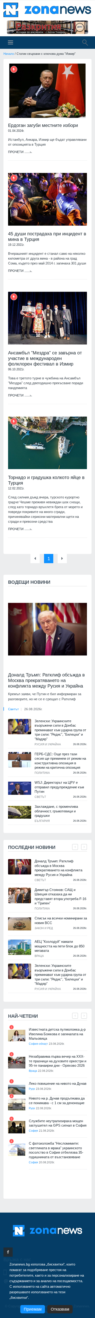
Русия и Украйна (48, 744)
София (33, 1130)
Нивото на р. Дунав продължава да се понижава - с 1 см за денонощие (57, 1100)
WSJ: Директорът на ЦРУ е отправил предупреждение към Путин (59, 786)
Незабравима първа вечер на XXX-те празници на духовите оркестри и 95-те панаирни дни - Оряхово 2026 (57, 1060)
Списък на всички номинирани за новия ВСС (61, 920)
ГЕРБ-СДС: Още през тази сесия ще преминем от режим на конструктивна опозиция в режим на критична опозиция (60, 761)
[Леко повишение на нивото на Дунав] (16, 1089)
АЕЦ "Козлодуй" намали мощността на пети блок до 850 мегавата (59, 946)
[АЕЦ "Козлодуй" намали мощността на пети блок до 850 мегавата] (19, 947)
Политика (42, 772)
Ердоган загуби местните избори (43, 125)
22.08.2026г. (46, 1070)
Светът (13, 709)
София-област (38, 1043)
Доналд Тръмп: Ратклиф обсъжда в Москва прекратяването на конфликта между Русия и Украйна (46, 680)
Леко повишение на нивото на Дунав (57, 1083)
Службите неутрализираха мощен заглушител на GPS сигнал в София (57, 1123)
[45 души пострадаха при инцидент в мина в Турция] (47, 199)
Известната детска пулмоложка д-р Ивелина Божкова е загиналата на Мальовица (57, 1033)
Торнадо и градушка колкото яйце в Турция (46, 480)
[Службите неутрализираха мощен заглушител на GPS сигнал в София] (16, 1127)
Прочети (16, 152)
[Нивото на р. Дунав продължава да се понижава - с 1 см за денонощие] (16, 1104)
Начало (8, 53)
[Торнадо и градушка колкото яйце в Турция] (47, 443)
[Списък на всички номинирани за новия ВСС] (19, 924)
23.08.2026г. (57, 1043)
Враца (39, 956)
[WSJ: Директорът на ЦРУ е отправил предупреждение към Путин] (19, 788)
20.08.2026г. (47, 1162)
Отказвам (60, 1309)
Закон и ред (44, 928)
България (42, 821)
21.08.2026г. (47, 1130)
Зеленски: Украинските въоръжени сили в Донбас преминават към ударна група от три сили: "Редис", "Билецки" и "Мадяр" (60, 730)
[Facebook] (8, 1252)
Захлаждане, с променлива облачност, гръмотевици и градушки (56, 811)
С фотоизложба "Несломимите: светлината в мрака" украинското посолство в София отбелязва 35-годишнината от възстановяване (56, 1150)
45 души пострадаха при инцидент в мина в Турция (47, 236)
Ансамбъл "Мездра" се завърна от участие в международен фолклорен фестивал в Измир (45, 358)
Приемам (33, 1309)
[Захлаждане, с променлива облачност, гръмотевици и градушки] (19, 812)
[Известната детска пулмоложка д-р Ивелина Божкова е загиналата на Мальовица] (16, 1035)
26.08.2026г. (33, 709)
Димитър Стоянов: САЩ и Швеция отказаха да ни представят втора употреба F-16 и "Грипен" (60, 896)
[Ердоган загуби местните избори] (47, 91)
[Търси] (82, 43)
